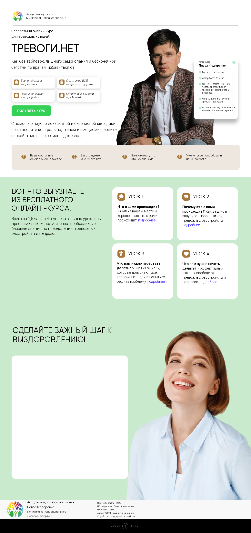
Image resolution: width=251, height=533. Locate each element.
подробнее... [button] (192, 225)
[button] (48, 511)
